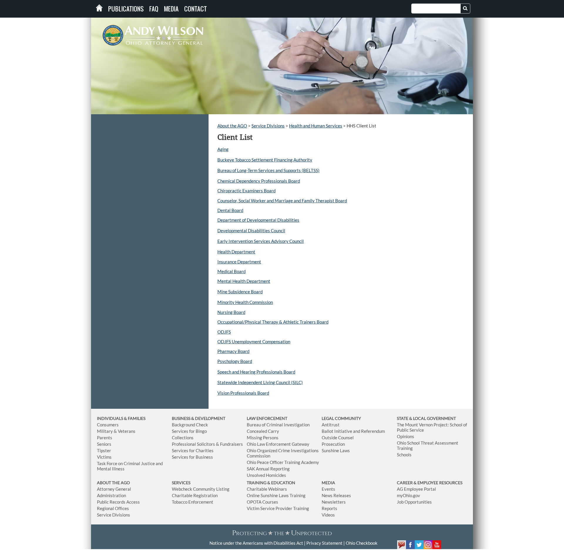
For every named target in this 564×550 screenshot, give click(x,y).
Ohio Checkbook (361, 543)
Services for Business (192, 457)
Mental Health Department (243, 281)
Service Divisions (268, 125)
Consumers (108, 424)
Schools (404, 454)
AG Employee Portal (416, 489)
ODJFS (224, 331)
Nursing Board (231, 312)
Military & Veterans (116, 431)
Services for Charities (193, 450)
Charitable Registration (195, 495)
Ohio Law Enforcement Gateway (278, 444)
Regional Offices (113, 508)
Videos (328, 514)
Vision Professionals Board (243, 393)
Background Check (190, 424)
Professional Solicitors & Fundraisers (207, 444)
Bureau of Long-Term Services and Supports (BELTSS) (268, 170)
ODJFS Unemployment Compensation (253, 341)
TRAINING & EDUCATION (271, 482)
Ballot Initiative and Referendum (353, 431)
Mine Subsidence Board (240, 291)
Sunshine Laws (336, 450)
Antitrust (331, 424)
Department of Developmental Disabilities (258, 220)
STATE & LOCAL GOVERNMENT (426, 418)
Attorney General (114, 489)
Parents (104, 437)
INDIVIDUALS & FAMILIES (121, 418)
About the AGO (232, 125)
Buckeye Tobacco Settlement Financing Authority (264, 159)
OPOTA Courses (262, 501)
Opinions (405, 436)
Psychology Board (234, 361)
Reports (329, 508)
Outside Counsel (338, 437)
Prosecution (333, 444)
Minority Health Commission (245, 302)
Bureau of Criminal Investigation (278, 424)
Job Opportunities (414, 501)
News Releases (336, 495)
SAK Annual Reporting (268, 468)
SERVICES (181, 482)
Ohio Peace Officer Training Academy (283, 462)
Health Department (236, 251)
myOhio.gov (408, 495)
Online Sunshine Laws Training (276, 495)
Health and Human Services (315, 125)
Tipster (104, 450)
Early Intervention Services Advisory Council (260, 241)
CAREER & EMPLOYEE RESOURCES (429, 482)
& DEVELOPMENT (208, 418)
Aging (223, 149)
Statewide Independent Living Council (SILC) (260, 382)
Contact (195, 8)
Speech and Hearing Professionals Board (256, 371)
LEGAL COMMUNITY (341, 418)
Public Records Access (118, 501)
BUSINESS (181, 418)
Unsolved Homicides (266, 475)
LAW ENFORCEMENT (267, 418)
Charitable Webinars (267, 489)
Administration (111, 495)
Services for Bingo (189, 431)
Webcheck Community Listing (200, 489)
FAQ (153, 8)
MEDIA (328, 482)
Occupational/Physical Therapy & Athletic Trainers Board (272, 321)
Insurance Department (239, 261)
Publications (126, 8)
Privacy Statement (324, 543)
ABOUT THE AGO (113, 482)
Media (171, 8)
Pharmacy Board (233, 351)
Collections (183, 437)
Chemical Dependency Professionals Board (258, 181)
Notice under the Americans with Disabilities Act (256, 543)
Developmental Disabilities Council (251, 230)
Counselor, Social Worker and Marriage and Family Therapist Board (282, 200)
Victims (104, 457)
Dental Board (230, 210)
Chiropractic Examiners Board (246, 190)
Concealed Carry (263, 431)
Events (328, 489)
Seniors (104, 444)
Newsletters (334, 501)
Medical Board (231, 271)
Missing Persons (262, 437)
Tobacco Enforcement (192, 501)
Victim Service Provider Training (278, 508)
